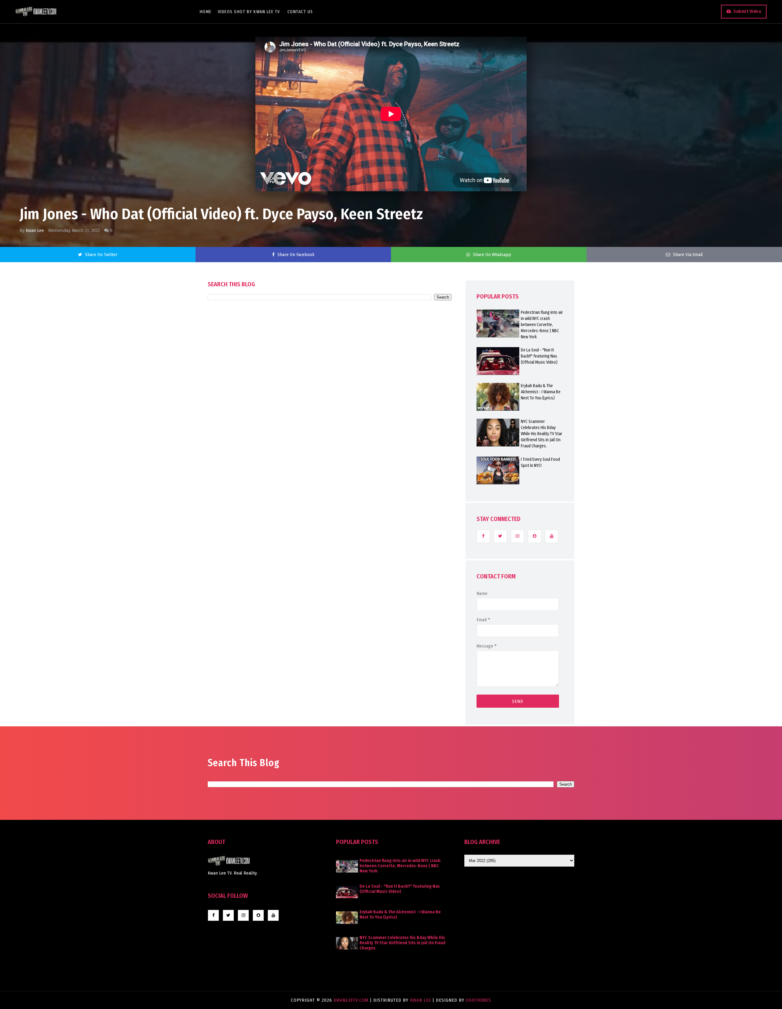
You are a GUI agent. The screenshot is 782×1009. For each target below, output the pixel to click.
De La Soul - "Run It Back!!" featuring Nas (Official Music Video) (539, 356)
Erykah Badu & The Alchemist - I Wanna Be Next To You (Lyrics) (541, 392)
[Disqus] (329, 474)
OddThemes (478, 1000)
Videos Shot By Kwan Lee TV (249, 11)
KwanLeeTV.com (352, 1000)
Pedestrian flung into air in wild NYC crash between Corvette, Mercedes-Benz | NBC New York (542, 324)
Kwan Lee (35, 230)
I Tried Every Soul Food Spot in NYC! (540, 462)
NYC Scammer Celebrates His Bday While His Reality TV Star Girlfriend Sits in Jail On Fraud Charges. (541, 434)
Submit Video (747, 11)
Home (206, 11)
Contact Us (300, 11)
